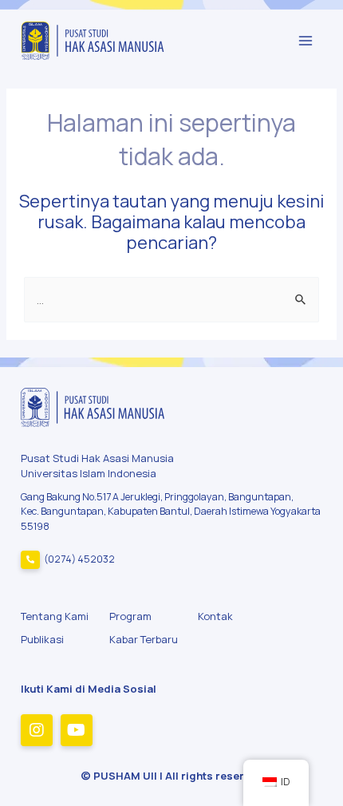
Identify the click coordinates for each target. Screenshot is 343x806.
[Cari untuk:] (171, 299)
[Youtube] (77, 730)
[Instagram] (37, 730)
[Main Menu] (305, 40)
